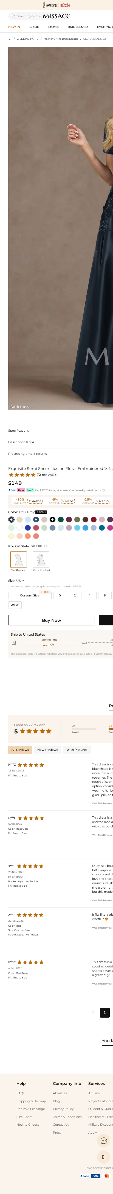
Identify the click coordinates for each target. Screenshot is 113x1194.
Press (57, 1132)
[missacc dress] (56, 5)
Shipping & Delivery (31, 1101)
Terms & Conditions (67, 1117)
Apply (92, 1132)
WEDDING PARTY (27, 38)
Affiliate (94, 1093)
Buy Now (51, 620)
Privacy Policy (63, 1109)
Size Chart (24, 1117)
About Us (60, 1093)
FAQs (20, 1093)
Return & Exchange (30, 1109)
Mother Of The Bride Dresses (61, 38)
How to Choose (27, 1124)
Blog (56, 1101)
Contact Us (61, 1124)
